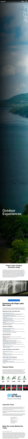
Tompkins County (13, 315)
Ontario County (12, 320)
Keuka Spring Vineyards (6, 330)
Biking (8, 381)
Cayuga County (14, 341)
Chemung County (12, 361)
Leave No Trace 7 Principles (18, 415)
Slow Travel (24, 381)
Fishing (19, 381)
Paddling (13, 381)
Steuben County (12, 328)
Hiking (3, 381)
